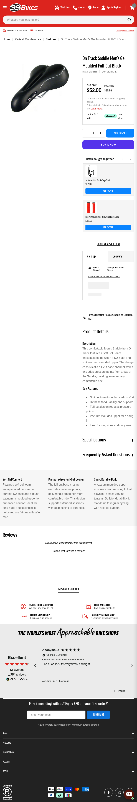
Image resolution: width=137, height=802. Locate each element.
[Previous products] (122, 159)
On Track (93, 72)
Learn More (121, 116)
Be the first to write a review (68, 550)
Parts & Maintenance (28, 39)
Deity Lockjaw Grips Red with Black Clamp (102, 217)
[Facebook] (108, 792)
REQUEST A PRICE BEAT (108, 244)
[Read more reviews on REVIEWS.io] (17, 680)
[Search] (129, 20)
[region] (83, 666)
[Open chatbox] (129, 794)
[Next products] (130, 159)
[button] (68, 550)
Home (6, 39)
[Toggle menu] (5, 8)
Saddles (51, 39)
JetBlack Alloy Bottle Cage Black (97, 180)
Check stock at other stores (104, 277)
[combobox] (68, 20)
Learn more (96, 109)
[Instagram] (119, 792)
